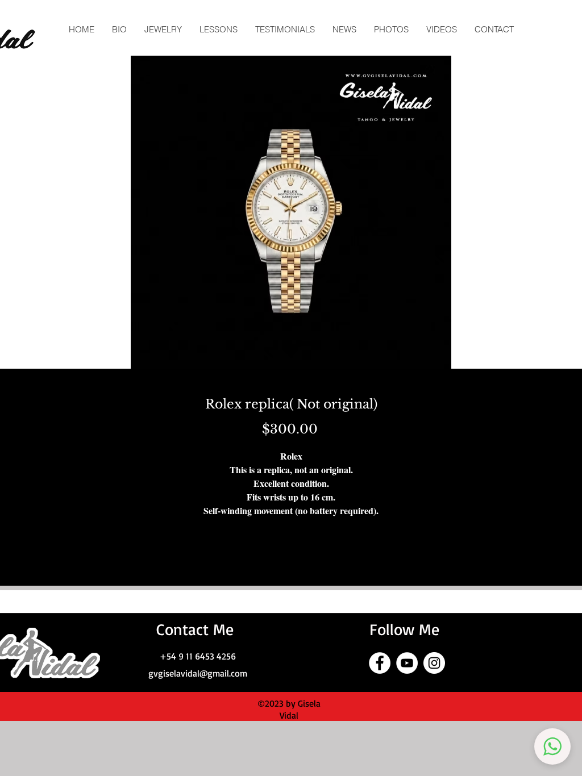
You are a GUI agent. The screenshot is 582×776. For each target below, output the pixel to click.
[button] (552, 746)
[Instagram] (434, 663)
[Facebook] (379, 663)
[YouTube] (407, 663)
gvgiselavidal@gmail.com (197, 673)
